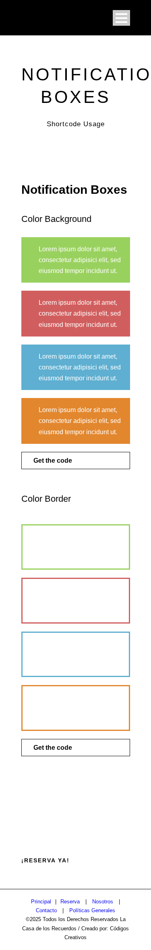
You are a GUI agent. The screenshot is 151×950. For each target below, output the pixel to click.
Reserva (70, 902)
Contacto (46, 910)
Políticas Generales (92, 910)
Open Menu (121, 18)
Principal (41, 902)
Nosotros (102, 902)
